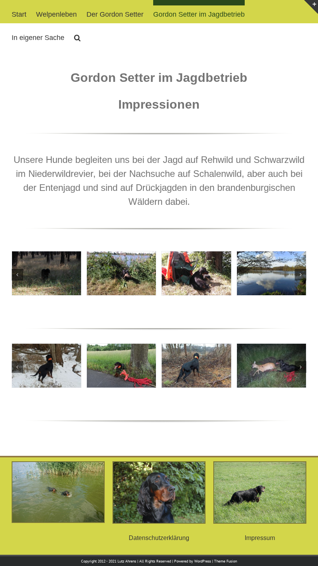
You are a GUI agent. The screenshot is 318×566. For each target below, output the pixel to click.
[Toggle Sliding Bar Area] (311, 7)
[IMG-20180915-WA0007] (196, 256)
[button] (77, 35)
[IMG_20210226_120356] (196, 349)
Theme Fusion (225, 561)
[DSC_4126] (46, 256)
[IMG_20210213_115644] (46, 349)
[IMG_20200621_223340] (271, 349)
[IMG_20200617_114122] (121, 349)
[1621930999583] (271, 256)
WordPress (202, 561)
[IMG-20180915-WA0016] (121, 256)
